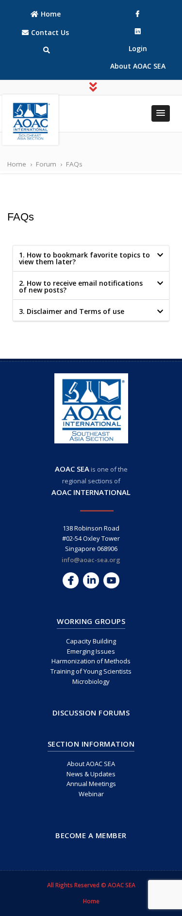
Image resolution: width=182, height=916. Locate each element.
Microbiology (91, 681)
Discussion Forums (91, 712)
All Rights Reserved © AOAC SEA (91, 885)
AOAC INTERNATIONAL (91, 492)
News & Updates (91, 773)
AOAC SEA (72, 469)
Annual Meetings (91, 783)
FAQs (20, 217)
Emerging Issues (91, 651)
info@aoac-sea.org (91, 559)
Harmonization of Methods (91, 661)
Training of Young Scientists (91, 671)
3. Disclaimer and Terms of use (71, 311)
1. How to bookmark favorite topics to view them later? (84, 258)
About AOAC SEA (91, 763)
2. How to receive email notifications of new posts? (81, 286)
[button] (160, 113)
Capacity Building (91, 641)
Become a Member (91, 835)
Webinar (91, 793)
